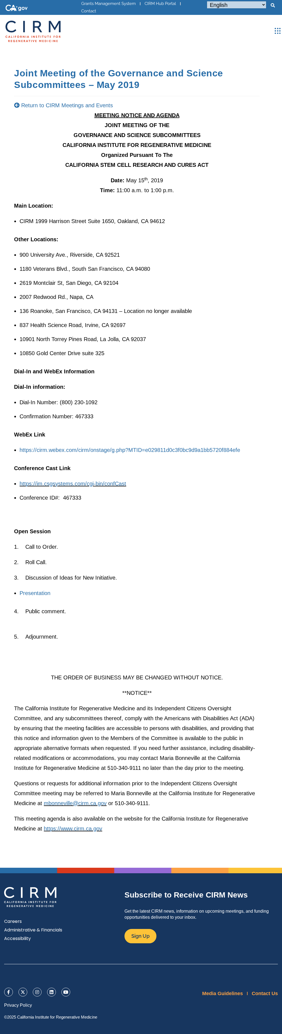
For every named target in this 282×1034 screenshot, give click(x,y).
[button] (272, 5)
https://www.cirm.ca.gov (73, 829)
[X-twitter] (22, 992)
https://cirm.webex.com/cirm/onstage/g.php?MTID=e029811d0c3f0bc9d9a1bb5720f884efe (130, 450)
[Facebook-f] (8, 992)
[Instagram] (37, 992)
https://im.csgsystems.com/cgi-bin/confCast (73, 484)
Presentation (35, 593)
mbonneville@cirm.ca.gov (75, 803)
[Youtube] (65, 992)
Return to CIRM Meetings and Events (66, 105)
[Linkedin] (51, 992)
